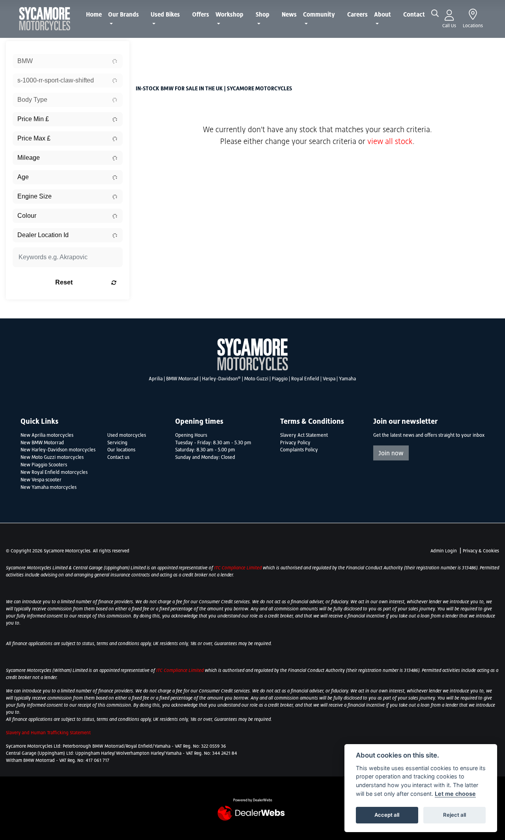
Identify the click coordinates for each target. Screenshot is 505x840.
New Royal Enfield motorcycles (54, 472)
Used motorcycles (126, 435)
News (289, 14)
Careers (357, 14)
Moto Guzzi (256, 379)
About (382, 14)
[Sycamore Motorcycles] (44, 18)
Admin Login (443, 551)
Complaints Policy (299, 450)
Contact (414, 14)
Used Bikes (165, 14)
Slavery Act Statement (304, 435)
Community (319, 14)
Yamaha (347, 379)
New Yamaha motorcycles (49, 487)
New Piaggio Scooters (44, 465)
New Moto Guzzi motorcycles (52, 457)
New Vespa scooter (41, 480)
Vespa (329, 379)
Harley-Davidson (221, 379)
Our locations (121, 450)
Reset (64, 282)
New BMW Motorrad (42, 442)
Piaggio (280, 379)
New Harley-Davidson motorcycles (58, 450)
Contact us (118, 457)
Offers (200, 14)
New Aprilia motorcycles (47, 435)
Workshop (229, 14)
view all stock (390, 141)
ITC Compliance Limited (238, 568)
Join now (391, 452)
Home (94, 14)
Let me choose (455, 793)
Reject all (454, 815)
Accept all (386, 815)
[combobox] (68, 61)
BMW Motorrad (182, 379)
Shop (262, 14)
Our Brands (123, 14)
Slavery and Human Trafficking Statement (48, 732)
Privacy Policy (295, 442)
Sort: (148, 48)
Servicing (117, 442)
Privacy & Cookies (481, 551)
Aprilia (156, 379)
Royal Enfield (305, 379)
